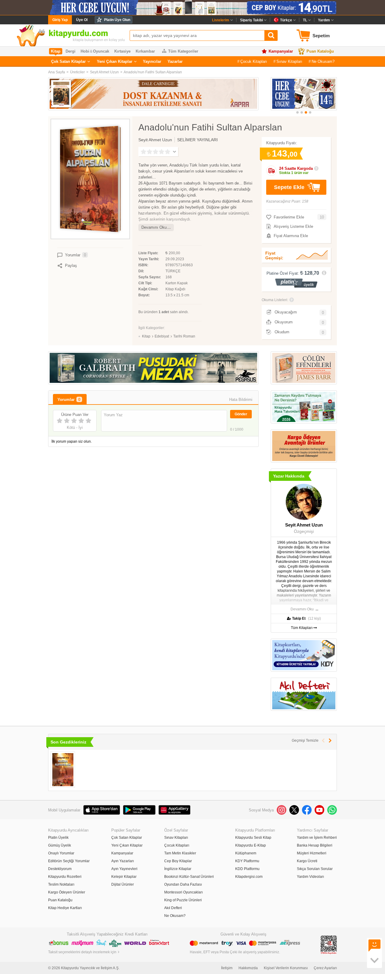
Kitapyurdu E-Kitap (250, 845)
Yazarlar (175, 61)
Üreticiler (77, 72)
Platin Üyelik (58, 837)
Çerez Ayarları (325, 968)
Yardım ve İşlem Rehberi (317, 837)
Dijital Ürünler (122, 884)
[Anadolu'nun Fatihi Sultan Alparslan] (63, 769)
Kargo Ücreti (307, 861)
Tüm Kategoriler (183, 51)
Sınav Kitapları (289, 61)
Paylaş (71, 265)
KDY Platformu (247, 861)
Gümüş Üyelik (59, 845)
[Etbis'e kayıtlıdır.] (329, 944)
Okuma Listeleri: (275, 300)
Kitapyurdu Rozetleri (65, 877)
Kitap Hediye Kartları (65, 908)
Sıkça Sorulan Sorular (315, 869)
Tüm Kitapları (302, 628)
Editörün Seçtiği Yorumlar (69, 861)
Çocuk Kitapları (253, 61)
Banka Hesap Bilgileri (314, 845)
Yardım (324, 20)
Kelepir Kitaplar (124, 877)
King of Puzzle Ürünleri (183, 900)
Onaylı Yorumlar (61, 853)
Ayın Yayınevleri (124, 869)
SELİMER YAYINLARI (197, 139)
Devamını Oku (154, 227)
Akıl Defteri (173, 908)
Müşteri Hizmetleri (311, 853)
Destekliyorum (60, 869)
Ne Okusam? (323, 61)
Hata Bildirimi (240, 399)
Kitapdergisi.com (249, 877)
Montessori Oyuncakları (183, 892)
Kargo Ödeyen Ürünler (66, 892)
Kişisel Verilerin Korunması (286, 968)
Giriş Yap (60, 20)
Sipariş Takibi (251, 20)
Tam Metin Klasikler (180, 853)
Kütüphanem (245, 853)
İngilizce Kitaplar (177, 869)
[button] (297, 112)
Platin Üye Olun (117, 20)
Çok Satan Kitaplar (68, 61)
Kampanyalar (281, 51)
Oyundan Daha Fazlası (183, 884)
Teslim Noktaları (61, 884)
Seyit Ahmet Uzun (104, 72)
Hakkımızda (248, 968)
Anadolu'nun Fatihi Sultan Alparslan (153, 72)
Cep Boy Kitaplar (178, 861)
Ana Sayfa (56, 72)
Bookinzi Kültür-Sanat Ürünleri (189, 877)
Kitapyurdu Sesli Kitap (253, 837)
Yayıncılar (152, 61)
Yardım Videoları (310, 877)
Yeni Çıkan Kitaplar (114, 61)
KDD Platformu (247, 869)
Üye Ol (82, 20)
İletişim (227, 968)
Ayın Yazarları (122, 861)
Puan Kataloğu (320, 51)
